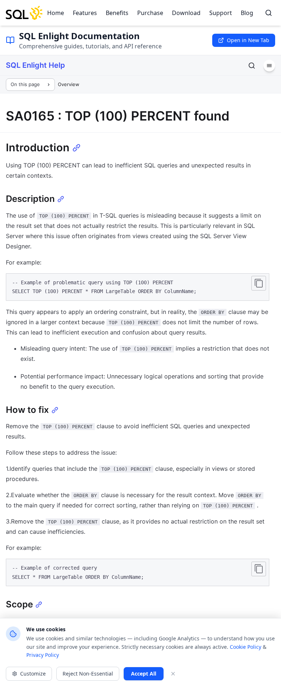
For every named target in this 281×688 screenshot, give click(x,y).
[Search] (268, 12)
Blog (247, 13)
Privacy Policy (42, 654)
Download (186, 13)
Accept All (143, 673)
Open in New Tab (248, 40)
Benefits (117, 13)
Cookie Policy (245, 646)
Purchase (150, 13)
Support (220, 13)
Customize (33, 673)
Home (55, 13)
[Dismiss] (173, 674)
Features (85, 13)
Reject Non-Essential (88, 673)
